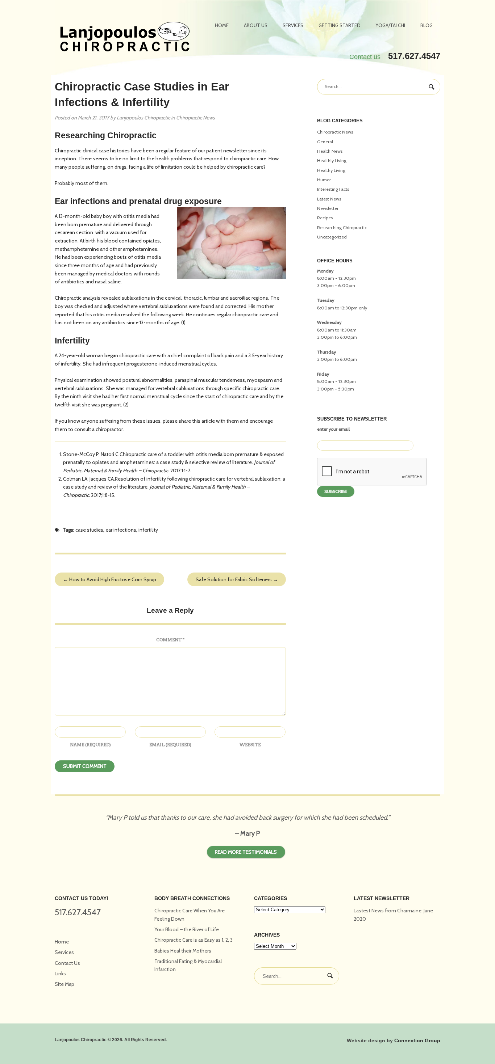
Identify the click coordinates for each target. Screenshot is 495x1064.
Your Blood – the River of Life (186, 929)
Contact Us (67, 963)
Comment (170, 639)
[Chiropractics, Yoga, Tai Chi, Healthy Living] (125, 37)
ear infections (120, 530)
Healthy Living (331, 170)
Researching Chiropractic (342, 227)
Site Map (64, 984)
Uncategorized (332, 237)
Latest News (329, 199)
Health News (329, 151)
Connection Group (417, 1040)
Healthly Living (331, 160)
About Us (255, 25)
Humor (324, 179)
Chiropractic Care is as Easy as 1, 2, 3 (193, 940)
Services (293, 25)
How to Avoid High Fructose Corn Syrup (109, 579)
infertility (148, 530)
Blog (426, 25)
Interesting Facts (333, 189)
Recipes (325, 217)
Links (60, 973)
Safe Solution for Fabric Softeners (237, 579)
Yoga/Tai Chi (390, 25)
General (325, 141)
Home (222, 25)
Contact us (364, 56)
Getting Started (340, 25)
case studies (89, 530)
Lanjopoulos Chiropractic (143, 117)
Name (90, 744)
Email (170, 744)
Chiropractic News (195, 117)
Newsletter (327, 208)
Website (250, 744)
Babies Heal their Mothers (182, 950)
